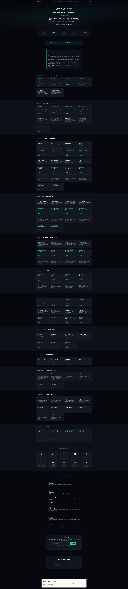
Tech (52, 1)
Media (71, 1)
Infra (73, 1)
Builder (68, 1)
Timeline (77, 1)
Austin (55, 1)
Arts (64, 1)
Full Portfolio (57, 565)
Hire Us (64, 565)
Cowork (58, 1)
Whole (38, 1)
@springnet (71, 565)
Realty (62, 1)
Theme (90, 1)
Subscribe (73, 543)
